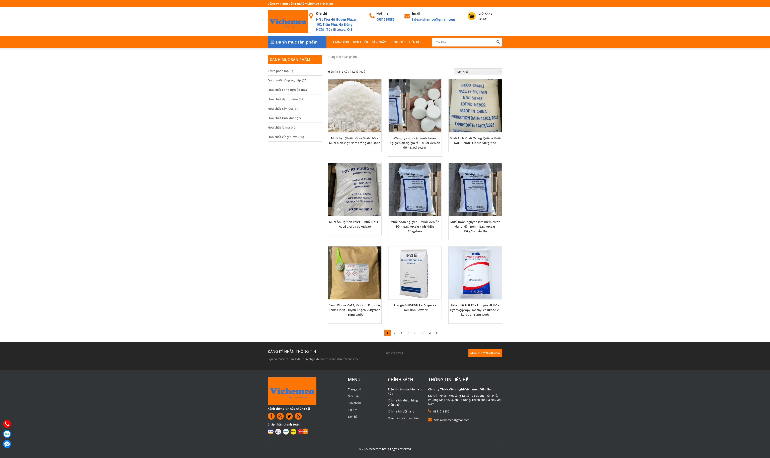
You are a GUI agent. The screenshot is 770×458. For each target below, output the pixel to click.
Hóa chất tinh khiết (282, 118)
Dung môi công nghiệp (284, 80)
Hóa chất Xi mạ (279, 127)
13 (436, 332)
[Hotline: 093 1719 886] (7, 424)
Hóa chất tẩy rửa (280, 108)
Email (415, 13)
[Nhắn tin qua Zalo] (7, 434)
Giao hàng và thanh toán (404, 418)
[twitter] (289, 416)
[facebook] (271, 416)
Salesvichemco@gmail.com (433, 19)
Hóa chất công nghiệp (284, 90)
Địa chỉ (321, 13)
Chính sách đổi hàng (401, 411)
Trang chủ (340, 42)
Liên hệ (414, 42)
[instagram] (280, 416)
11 (422, 332)
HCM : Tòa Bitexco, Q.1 (334, 29)
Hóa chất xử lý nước (282, 137)
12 (429, 332)
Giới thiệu (360, 42)
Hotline (382, 13)
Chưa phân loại (279, 71)
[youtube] (298, 416)
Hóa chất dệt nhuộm (283, 99)
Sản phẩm (379, 42)
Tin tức (399, 42)
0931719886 (385, 19)
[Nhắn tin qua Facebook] (7, 444)
